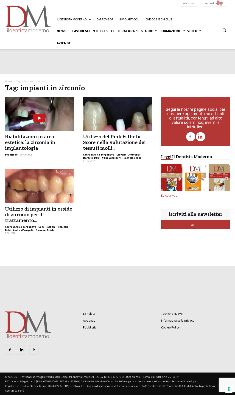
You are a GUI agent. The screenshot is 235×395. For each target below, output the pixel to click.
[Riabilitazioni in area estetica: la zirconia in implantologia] (39, 114)
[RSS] (34, 350)
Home (8, 81)
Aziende (64, 43)
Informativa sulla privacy (177, 320)
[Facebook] (190, 136)
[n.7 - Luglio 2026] (171, 178)
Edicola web (169, 196)
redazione (11, 154)
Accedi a (211, 3)
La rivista (89, 314)
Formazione (170, 30)
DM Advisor (105, 19)
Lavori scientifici (88, 30)
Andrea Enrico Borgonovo (98, 154)
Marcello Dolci (91, 157)
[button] (224, 31)
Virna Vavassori (111, 157)
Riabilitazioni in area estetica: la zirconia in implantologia (30, 142)
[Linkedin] (200, 136)
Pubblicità (90, 327)
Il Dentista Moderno (72, 19)
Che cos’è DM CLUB (158, 19)
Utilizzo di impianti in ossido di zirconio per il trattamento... (38, 214)
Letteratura (123, 30)
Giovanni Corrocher (128, 154)
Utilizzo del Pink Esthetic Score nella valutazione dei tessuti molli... (114, 142)
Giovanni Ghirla (45, 230)
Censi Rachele (47, 226)
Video (192, 30)
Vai (192, 225)
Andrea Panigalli (23, 230)
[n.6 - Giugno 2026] (195, 178)
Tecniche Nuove (172, 314)
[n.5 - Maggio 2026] (219, 178)
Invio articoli (130, 19)
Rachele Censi (132, 157)
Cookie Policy (170, 327)
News (61, 30)
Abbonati (189, 3)
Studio (147, 30)
